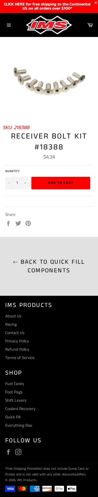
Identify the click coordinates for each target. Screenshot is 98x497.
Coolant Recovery (20, 409)
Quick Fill (12, 417)
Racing (11, 325)
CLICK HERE (14, 4)
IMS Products (26, 480)
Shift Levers (15, 401)
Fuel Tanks (14, 384)
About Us (13, 316)
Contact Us (14, 333)
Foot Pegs (13, 392)
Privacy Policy (17, 341)
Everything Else (18, 426)
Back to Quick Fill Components (51, 266)
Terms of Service (19, 358)
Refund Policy (17, 350)
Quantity (12, 171)
